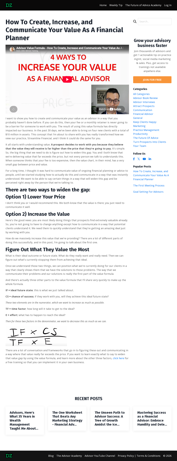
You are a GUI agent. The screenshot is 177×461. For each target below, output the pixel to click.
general (137, 118)
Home (103, 5)
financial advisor (143, 114)
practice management (146, 130)
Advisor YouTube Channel (100, 455)
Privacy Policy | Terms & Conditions (139, 455)
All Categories (141, 94)
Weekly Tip (116, 5)
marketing (139, 126)
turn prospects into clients (149, 142)
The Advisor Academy (69, 455)
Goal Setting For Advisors (148, 191)
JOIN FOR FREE (152, 79)
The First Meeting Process (148, 185)
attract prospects (143, 106)
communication (142, 110)
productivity (140, 133)
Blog (51, 455)
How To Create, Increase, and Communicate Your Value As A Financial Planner (151, 175)
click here (118, 358)
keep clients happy (144, 122)
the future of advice (145, 138)
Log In (167, 5)
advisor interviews (144, 102)
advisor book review (145, 98)
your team (139, 146)
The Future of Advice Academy (143, 5)
